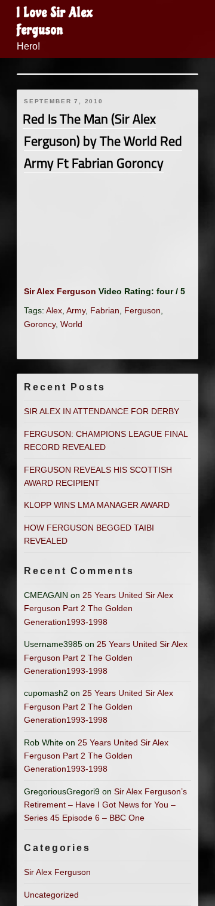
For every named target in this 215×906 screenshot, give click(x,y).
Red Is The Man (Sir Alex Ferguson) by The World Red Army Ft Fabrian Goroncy (102, 141)
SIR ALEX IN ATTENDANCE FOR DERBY (101, 411)
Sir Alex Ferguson (60, 291)
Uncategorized (51, 894)
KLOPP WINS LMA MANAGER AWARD (97, 505)
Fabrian (104, 310)
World (71, 324)
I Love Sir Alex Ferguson (55, 21)
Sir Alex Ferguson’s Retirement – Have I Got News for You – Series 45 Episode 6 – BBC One (105, 805)
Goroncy (40, 324)
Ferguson (142, 310)
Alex (54, 310)
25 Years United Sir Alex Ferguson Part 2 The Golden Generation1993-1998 (98, 608)
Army (75, 310)
